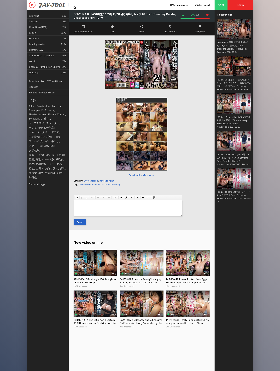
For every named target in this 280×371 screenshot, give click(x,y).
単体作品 (49, 145)
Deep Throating (112, 184)
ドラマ (55, 132)
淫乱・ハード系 (45, 159)
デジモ (33, 127)
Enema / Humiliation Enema (47, 66)
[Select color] (131, 197)
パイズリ (46, 136)
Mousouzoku (92, 184)
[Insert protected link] (126, 197)
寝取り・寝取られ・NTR (43, 154)
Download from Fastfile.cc (141, 175)
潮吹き (59, 159)
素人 (55, 168)
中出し (55, 141)
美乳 (62, 168)
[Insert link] (121, 197)
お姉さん (46, 118)
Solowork (34, 118)
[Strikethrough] (92, 197)
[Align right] (109, 197)
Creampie (34, 110)
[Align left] (98, 197)
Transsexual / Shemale (47, 55)
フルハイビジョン (39, 141)
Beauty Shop (43, 106)
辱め (41, 173)
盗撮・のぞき (43, 168)
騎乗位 (33, 177)
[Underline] (86, 197)
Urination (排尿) (47, 27)
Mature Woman (56, 114)
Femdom (47, 38)
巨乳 (61, 154)
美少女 (33, 173)
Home (51, 110)
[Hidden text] (138, 197)
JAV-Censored (202, 5)
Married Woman (38, 114)
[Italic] (81, 197)
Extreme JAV (47, 49)
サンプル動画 (37, 123)
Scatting (47, 72)
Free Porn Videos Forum (42, 92)
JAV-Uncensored (179, 5)
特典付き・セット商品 (49, 164)
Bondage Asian (47, 44)
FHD (43, 110)
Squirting (47, 15)
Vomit (47, 61)
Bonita (83, 184)
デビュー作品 (46, 127)
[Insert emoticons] (115, 197)
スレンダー (52, 123)
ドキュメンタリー (39, 132)
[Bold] (77, 197)
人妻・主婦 (35, 145)
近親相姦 (50, 173)
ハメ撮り (34, 136)
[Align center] (103, 197)
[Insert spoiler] (154, 197)
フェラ (57, 136)
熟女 (31, 164)
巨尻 (31, 159)
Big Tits (56, 106)
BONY (102, 184)
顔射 (59, 173)
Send (79, 222)
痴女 (31, 168)
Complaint (200, 31)
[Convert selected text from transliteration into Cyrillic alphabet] (148, 197)
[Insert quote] (143, 197)
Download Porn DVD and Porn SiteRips (45, 84)
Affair (32, 106)
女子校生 (34, 150)
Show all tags (37, 184)
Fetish (47, 32)
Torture (47, 21)
